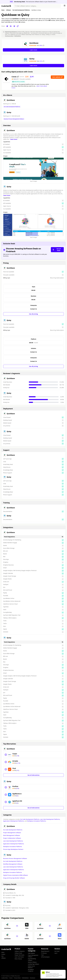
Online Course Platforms (31, 966)
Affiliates (3, 958)
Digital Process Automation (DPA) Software (15, 875)
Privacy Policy (17, 978)
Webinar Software (32, 962)
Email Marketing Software (32, 959)
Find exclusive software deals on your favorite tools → (41, 1)
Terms (10, 978)
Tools (42, 955)
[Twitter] (7, 26)
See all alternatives (34, 775)
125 (41, 61)
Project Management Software (12, 832)
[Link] (17, 26)
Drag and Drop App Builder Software (14, 878)
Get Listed (56, 951)
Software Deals (18, 953)
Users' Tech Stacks (19, 957)
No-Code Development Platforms (12, 106)
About (2, 952)
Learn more (13, 139)
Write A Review (18, 959)
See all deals (59, 249)
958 (41, 45)
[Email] (14, 26)
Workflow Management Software (12, 864)
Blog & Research (45, 951)
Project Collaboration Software (12, 838)
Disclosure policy (9, 36)
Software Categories (20, 951)
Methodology (17, 36)
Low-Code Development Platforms (50, 819)
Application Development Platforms (13, 821)
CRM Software (31, 953)
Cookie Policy (4, 978)
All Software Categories (31, 970)
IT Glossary (44, 953)
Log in (55, 953)
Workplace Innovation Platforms (36, 821)
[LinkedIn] (10, 26)
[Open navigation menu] (65, 6)
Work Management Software (11, 835)
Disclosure (32, 978)
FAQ (2, 956)
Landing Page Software (33, 964)
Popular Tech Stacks (19, 955)
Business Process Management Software (14, 119)
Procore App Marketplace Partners (13, 849)
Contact (3, 954)
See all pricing (33, 314)
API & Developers (45, 957)
